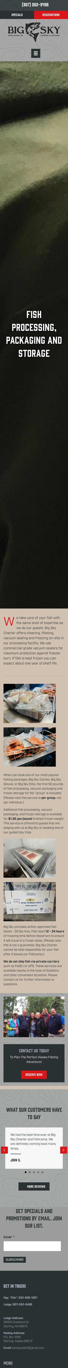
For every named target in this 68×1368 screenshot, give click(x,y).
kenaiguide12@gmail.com (28, 1348)
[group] (34, 1148)
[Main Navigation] (35, 53)
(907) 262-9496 (35, 4)
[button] (26, 1172)
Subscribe (15, 1259)
